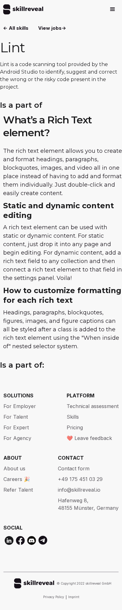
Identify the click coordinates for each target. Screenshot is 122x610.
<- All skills (15, 28)
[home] (21, 9)
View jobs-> (52, 28)
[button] (112, 9)
